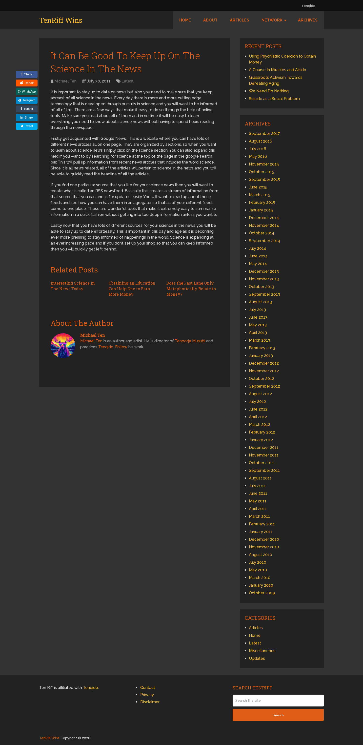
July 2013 (257, 309)
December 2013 (264, 271)
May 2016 (258, 156)
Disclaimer (150, 702)
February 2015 (262, 202)
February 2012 (262, 432)
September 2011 (264, 470)
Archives (308, 20)
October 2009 (262, 593)
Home (185, 20)
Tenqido (308, 6)
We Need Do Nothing (269, 91)
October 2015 (261, 171)
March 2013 (259, 340)
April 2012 (258, 416)
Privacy (147, 694)
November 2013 (264, 279)
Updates (257, 658)
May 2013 (258, 325)
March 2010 (259, 577)
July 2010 (257, 562)
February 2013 (262, 348)
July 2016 (257, 148)
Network (272, 20)
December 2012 (264, 363)
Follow (121, 347)
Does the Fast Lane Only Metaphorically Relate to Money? (191, 288)
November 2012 (264, 371)
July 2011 (257, 485)
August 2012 (260, 394)
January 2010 (261, 585)
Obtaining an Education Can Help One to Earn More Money (132, 288)
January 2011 (261, 531)
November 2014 (264, 225)
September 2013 (264, 294)
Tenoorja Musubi (190, 341)
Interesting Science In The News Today (73, 285)
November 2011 (264, 455)
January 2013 (261, 355)
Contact (147, 687)
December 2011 (264, 447)
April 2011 (258, 508)
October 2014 (261, 233)
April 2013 (258, 332)
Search (278, 715)
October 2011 (261, 462)
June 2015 (258, 187)
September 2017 (264, 133)
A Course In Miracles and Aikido (277, 69)
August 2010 (260, 554)
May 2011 (257, 501)
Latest (127, 81)
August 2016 (260, 141)
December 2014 (264, 217)
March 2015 (259, 194)
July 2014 (257, 248)
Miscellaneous (262, 650)
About (210, 20)
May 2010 (258, 570)
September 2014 (264, 240)
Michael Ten (65, 81)
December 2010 (264, 539)
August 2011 (260, 478)
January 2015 (261, 210)
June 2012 (258, 409)
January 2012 (261, 439)
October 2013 (261, 286)
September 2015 (264, 179)
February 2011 (262, 524)
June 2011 (258, 493)
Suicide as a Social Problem (274, 98)
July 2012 (257, 401)
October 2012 (261, 378)
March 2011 (259, 516)
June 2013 (258, 317)
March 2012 (259, 424)
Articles (239, 20)
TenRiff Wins (60, 20)
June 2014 (258, 256)
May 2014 (258, 263)
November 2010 (264, 547)
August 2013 (260, 302)
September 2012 (264, 386)
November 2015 (264, 164)
